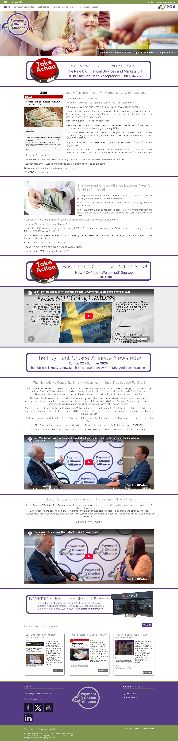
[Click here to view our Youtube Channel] (48, 710)
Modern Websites (147, 729)
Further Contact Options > (34, 699)
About (95, 7)
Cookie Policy (131, 694)
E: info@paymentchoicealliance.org (161, 2)
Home (7, 7)
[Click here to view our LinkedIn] (28, 721)
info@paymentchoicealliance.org (38, 694)
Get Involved (43, 7)
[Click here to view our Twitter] (38, 710)
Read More (58, 670)
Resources (84, 7)
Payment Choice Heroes (64, 7)
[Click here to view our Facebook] (28, 710)
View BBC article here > (36, 172)
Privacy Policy (131, 697)
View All (147, 625)
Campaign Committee (24, 7)
